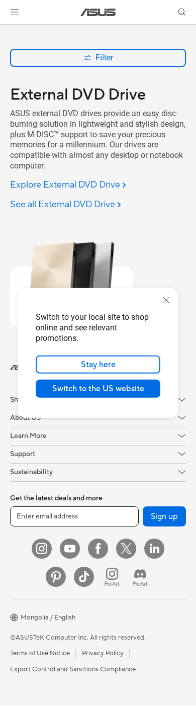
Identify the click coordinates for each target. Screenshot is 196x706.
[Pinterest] (56, 577)
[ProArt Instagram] (112, 577)
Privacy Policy (103, 653)
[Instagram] (42, 549)
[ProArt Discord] (140, 577)
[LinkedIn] (154, 549)
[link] (98, 12)
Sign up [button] (164, 516)
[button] (14, 12)
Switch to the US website (98, 389)
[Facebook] (98, 549)
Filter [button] (104, 57)
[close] (166, 300)
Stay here (98, 365)
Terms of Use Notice (40, 653)
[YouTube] (70, 549)
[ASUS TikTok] (84, 577)
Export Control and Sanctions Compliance (73, 669)
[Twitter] (126, 549)
